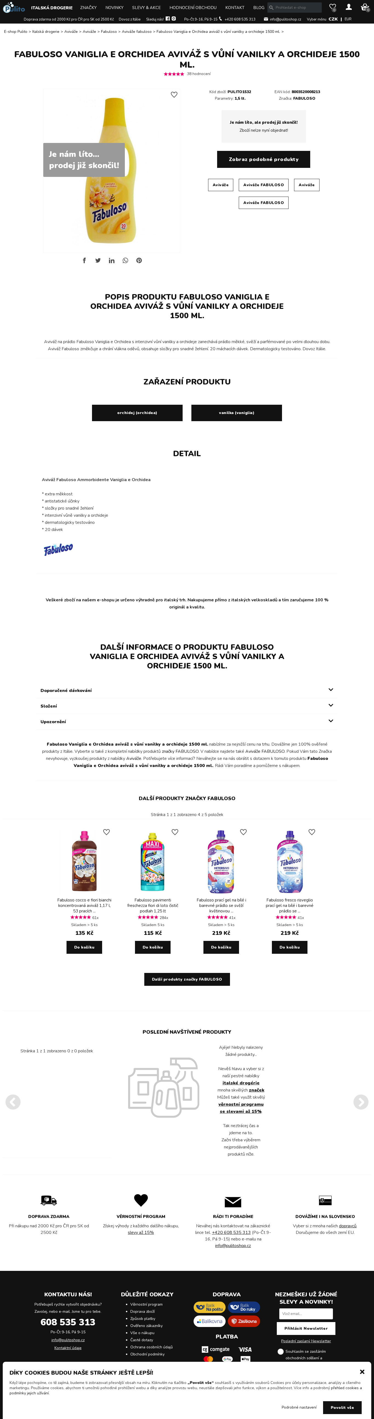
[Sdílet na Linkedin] (111, 262)
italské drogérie (241, 1083)
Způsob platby (142, 1318)
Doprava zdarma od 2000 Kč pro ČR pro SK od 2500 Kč (69, 19)
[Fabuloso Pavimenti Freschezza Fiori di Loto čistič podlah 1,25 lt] (152, 893)
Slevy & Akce (146, 7)
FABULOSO (304, 98)
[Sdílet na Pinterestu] (139, 262)
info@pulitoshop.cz (285, 19)
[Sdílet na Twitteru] (98, 262)
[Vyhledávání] (271, 7)
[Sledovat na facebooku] (168, 19)
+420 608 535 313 (240, 19)
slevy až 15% (141, 1233)
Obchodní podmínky (147, 1354)
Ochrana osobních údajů (151, 1347)
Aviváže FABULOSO (263, 185)
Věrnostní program (146, 1304)
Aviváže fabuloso (137, 31)
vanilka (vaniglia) (236, 412)
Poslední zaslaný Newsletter (306, 1341)
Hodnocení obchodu (193, 7)
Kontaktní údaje (68, 1348)
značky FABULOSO (180, 751)
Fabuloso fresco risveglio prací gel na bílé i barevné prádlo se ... (289, 905)
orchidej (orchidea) (137, 412)
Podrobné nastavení (299, 1407)
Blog (258, 7)
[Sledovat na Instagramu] (174, 19)
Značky (88, 7)
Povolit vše (342, 1407)
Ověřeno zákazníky (146, 1325)
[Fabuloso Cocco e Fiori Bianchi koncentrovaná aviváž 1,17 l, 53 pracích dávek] (84, 893)
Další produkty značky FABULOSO (187, 798)
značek (256, 1090)
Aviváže (71, 31)
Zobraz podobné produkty (264, 159)
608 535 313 (68, 1322)
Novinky (114, 7)
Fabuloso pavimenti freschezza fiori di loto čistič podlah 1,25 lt (152, 905)
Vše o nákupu (142, 1332)
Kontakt (234, 7)
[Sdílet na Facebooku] (84, 262)
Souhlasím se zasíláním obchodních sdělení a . (310, 1358)
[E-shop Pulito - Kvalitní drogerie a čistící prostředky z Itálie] (14, 11)
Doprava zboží (142, 1311)
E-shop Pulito (15, 31)
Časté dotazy (141, 1340)
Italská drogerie (52, 8)
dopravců (347, 1226)
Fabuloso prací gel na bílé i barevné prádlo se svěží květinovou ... (221, 905)
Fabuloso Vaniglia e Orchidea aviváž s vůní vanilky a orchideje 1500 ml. (218, 31)
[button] (362, 1371)
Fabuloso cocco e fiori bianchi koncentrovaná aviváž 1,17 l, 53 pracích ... (84, 905)
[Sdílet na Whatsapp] (125, 262)
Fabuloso (109, 31)
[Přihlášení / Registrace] (349, 7)
